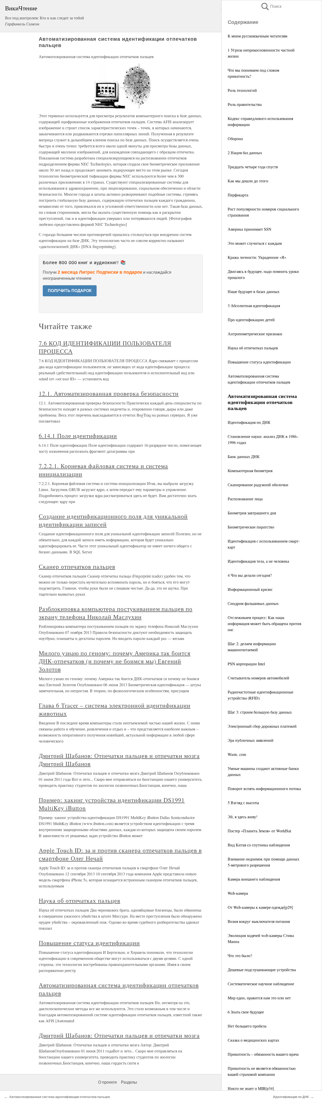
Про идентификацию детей (251, 319)
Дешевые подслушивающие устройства (262, 969)
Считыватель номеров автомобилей (258, 677)
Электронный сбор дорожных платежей (262, 726)
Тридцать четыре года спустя (253, 166)
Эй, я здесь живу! (242, 816)
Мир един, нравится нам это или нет (259, 997)
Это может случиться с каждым (255, 243)
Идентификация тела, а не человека (258, 561)
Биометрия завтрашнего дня (252, 512)
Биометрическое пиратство (251, 526)
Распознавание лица (245, 498)
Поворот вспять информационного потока (264, 788)
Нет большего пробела (247, 1026)
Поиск (271, 6)
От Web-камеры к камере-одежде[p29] (260, 907)
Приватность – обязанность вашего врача (263, 1054)
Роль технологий (242, 90)
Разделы (129, 1082)
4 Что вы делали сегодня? (250, 575)
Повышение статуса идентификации (259, 361)
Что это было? (240, 955)
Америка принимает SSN (249, 229)
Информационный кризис (250, 589)
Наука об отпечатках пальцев (253, 347)
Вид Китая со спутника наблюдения (259, 844)
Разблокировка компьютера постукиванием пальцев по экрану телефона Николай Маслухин (115, 613)
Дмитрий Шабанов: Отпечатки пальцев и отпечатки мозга (119, 1035)
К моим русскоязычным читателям (257, 35)
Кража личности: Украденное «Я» (257, 257)
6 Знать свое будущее (246, 1011)
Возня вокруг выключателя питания (259, 921)
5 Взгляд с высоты (243, 802)
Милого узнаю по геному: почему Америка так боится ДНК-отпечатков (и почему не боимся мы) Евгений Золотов (114, 661)
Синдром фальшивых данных (253, 603)
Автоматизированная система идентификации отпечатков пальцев (59, 1097)
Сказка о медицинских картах (253, 1040)
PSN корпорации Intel (246, 663)
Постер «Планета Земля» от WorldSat (259, 830)
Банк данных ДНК (244, 456)
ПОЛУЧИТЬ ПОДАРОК (70, 291)
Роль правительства (245, 104)
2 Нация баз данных (245, 152)
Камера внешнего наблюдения (254, 879)
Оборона (235, 138)
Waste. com (237, 754)
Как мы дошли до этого (248, 180)
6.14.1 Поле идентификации (78, 436)
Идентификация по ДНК (249, 422)
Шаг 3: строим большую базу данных (260, 712)
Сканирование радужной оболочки (258, 484)
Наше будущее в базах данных (253, 291)
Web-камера (238, 893)
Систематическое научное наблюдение (261, 983)
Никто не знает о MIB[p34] (251, 1088)
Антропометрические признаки (255, 333)
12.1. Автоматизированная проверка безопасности (109, 393)
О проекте (107, 1082)
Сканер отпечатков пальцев (77, 566)
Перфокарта (238, 194)
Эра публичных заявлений (250, 740)
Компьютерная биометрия (250, 470)
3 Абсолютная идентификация (254, 305)
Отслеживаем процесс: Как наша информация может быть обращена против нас (264, 623)
